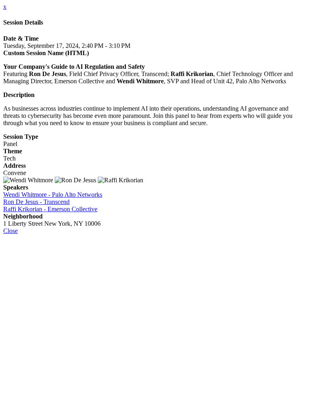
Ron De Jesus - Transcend (36, 201)
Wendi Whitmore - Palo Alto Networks (52, 194)
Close (10, 230)
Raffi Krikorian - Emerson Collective (50, 209)
